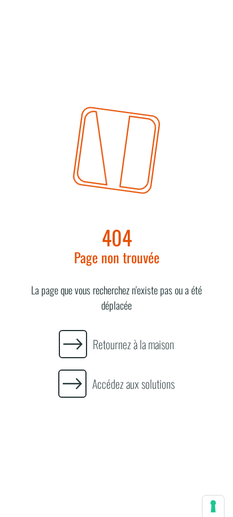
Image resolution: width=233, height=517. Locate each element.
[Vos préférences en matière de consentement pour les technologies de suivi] (213, 506)
